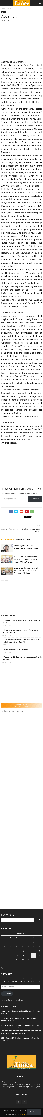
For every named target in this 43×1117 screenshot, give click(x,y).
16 (39, 951)
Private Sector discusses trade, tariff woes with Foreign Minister (22, 622)
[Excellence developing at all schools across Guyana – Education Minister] (7, 571)
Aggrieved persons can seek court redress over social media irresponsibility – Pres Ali (21, 641)
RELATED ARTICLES (7, 539)
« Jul (2, 968)
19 (17, 955)
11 (10, 951)
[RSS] (24, 1102)
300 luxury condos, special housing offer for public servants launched (20, 631)
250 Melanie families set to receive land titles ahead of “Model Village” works (25, 559)
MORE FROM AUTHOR (23, 539)
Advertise (13, 1110)
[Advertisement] (21, 40)
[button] (40, 3)
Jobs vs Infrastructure (9, 529)
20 (23, 955)
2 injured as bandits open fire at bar (15, 650)
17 (4, 955)
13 (23, 951)
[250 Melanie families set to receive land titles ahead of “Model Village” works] (7, 559)
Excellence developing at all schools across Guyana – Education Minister (26, 570)
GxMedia (22, 1114)
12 (17, 951)
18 (10, 955)
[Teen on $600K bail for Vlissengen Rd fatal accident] (7, 548)
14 (28, 951)
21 (28, 955)
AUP (20, 1110)
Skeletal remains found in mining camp (32, 530)
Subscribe (35, 499)
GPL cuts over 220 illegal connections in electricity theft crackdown (22, 658)
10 (4, 951)
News (3, 12)
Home (6, 1110)
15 (34, 951)
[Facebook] (18, 1102)
